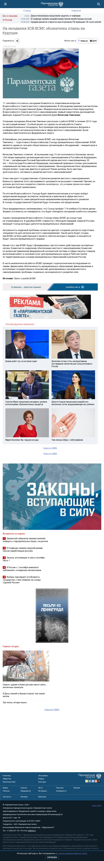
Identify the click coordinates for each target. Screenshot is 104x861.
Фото (40, 788)
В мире (41, 779)
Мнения (77, 788)
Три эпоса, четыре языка (15, 702)
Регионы (6, 791)
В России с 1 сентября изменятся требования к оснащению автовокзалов (22, 569)
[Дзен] (93, 41)
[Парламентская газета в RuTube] (99, 781)
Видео (5, 788)
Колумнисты (61, 791)
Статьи (27, 10)
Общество (7, 779)
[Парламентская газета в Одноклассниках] (96, 781)
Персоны (60, 788)
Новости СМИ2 (50, 448)
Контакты (7, 797)
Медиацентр (26, 791)
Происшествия (9, 782)
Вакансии (42, 797)
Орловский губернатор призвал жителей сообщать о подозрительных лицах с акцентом (25, 540)
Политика (7, 776)
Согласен (52, 857)
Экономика (43, 776)
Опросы (24, 788)
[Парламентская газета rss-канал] (86, 781)
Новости (76, 10)
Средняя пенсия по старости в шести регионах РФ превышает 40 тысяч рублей (61, 22)
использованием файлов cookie (72, 853)
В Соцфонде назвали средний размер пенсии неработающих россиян (56, 19)
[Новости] (83, 41)
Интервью (42, 791)
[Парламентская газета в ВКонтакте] (89, 781)
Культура (42, 782)
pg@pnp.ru (32, 831)
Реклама (24, 797)
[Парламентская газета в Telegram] (93, 781)
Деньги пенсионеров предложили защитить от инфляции (52, 15)
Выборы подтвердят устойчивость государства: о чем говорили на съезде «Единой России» (22, 580)
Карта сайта (96, 806)
